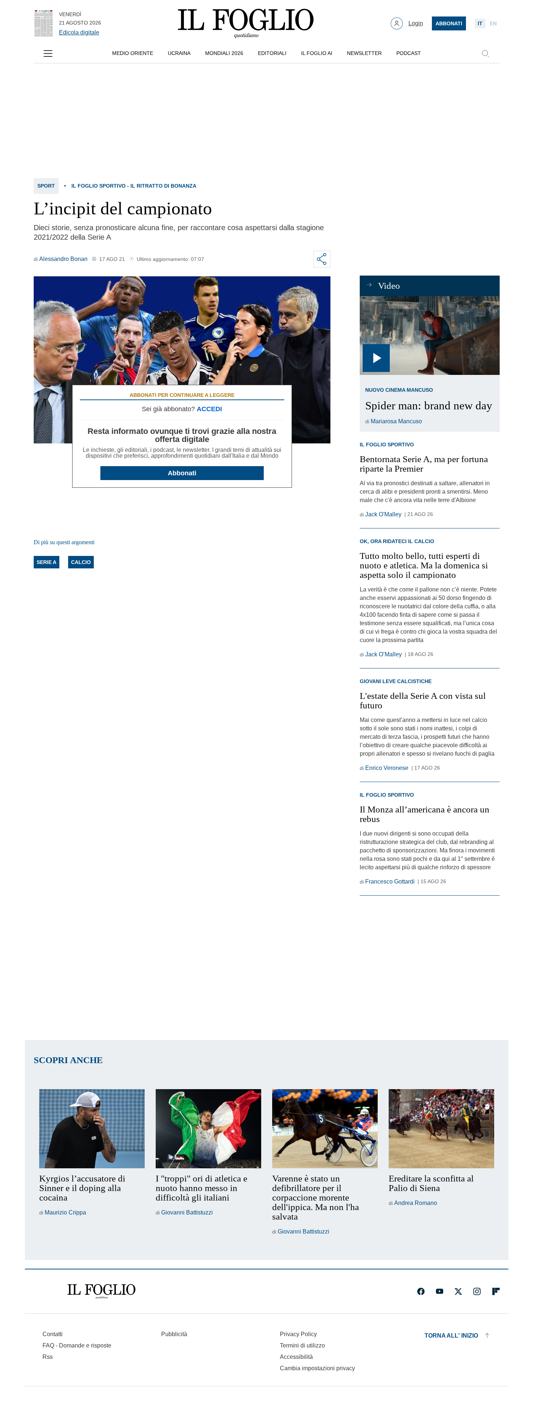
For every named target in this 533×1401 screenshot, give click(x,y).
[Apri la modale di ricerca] (485, 53)
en (493, 23)
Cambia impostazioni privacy (317, 1368)
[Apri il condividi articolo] (322, 259)
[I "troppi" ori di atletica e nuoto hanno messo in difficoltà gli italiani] (208, 1128)
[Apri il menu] (47, 53)
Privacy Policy (298, 1334)
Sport (46, 186)
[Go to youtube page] (439, 1291)
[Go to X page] (458, 1291)
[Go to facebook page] (421, 1291)
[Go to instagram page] (477, 1291)
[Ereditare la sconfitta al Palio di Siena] (441, 1128)
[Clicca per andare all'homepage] (101, 1291)
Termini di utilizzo (302, 1345)
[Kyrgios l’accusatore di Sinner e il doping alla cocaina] (92, 1128)
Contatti (52, 1334)
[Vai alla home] (246, 23)
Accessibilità (296, 1357)
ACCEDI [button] (209, 409)
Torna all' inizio (451, 1335)
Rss (47, 1357)
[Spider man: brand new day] (429, 335)
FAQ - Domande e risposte (76, 1345)
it (480, 23)
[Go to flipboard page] (496, 1291)
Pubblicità (174, 1334)
